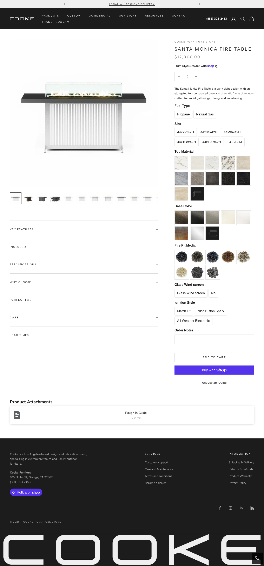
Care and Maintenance (159, 469)
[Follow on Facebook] (220, 508)
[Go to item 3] (42, 198)
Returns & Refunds (241, 469)
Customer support (156, 462)
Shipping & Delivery (241, 462)
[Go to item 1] (15, 198)
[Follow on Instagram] (231, 508)
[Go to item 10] (134, 198)
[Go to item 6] (81, 198)
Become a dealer (155, 483)
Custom (74, 15)
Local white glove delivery (132, 4)
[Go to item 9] (121, 198)
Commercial (100, 15)
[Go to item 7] (95, 198)
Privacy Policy (237, 483)
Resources (154, 15)
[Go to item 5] (68, 198)
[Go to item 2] (29, 198)
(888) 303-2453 (216, 19)
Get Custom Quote (214, 383)
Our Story (128, 15)
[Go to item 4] (55, 198)
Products (50, 15)
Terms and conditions (158, 476)
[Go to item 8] (108, 198)
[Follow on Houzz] (252, 508)
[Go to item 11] (147, 198)
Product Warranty (240, 476)
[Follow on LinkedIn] (241, 508)
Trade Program (56, 21)
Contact (179, 15)
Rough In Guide (136, 413)
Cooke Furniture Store (195, 41)
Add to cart (214, 357)
